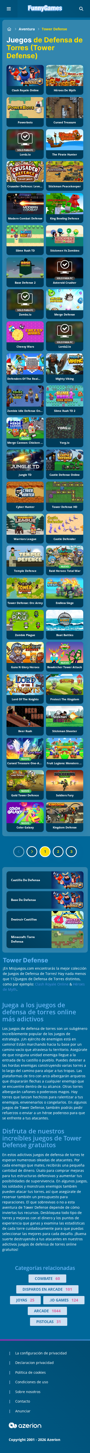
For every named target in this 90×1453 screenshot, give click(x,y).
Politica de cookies (30, 1372)
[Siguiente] (32, 851)
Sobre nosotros (27, 1391)
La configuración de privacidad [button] (41, 1353)
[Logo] (45, 9)
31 (58, 1321)
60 (58, 1278)
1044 (56, 1310)
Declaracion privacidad (34, 1362)
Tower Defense (54, 29)
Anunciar (22, 1411)
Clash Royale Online (51, 984)
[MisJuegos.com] (9, 29)
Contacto (22, 1401)
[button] (81, 9)
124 (75, 1300)
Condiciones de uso (31, 1382)
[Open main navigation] (9, 9)
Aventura (27, 29)
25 (32, 1300)
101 (69, 1289)
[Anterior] (18, 851)
